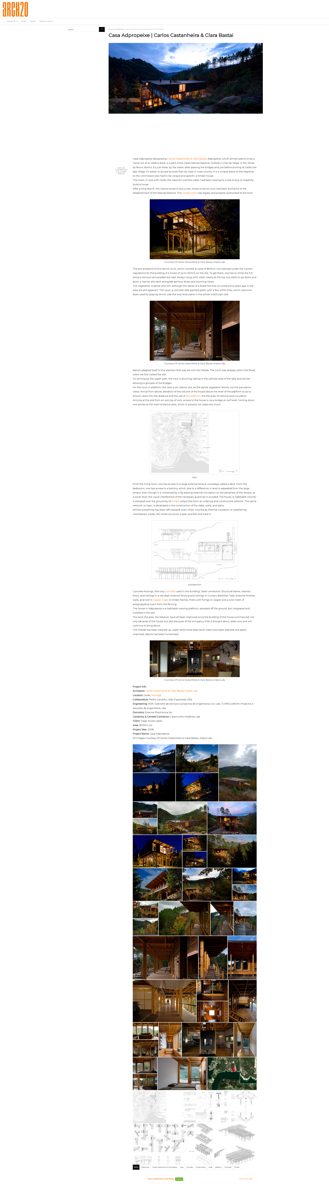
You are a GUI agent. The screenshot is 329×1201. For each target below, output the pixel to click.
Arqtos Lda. (191, 691)
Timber (237, 1167)
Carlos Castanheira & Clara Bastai (121, 171)
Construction (201, 1167)
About (33, 21)
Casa (182, 1167)
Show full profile (246, 1179)
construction (189, 193)
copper (157, 600)
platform (218, 1167)
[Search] (102, 29)
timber (176, 501)
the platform (193, 396)
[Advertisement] (186, 137)
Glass (165, 600)
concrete (170, 591)
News (23, 21)
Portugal (157, 695)
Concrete (189, 1167)
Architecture (119, 29)
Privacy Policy (46, 21)
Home (111, 29)
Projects (11, 21)
